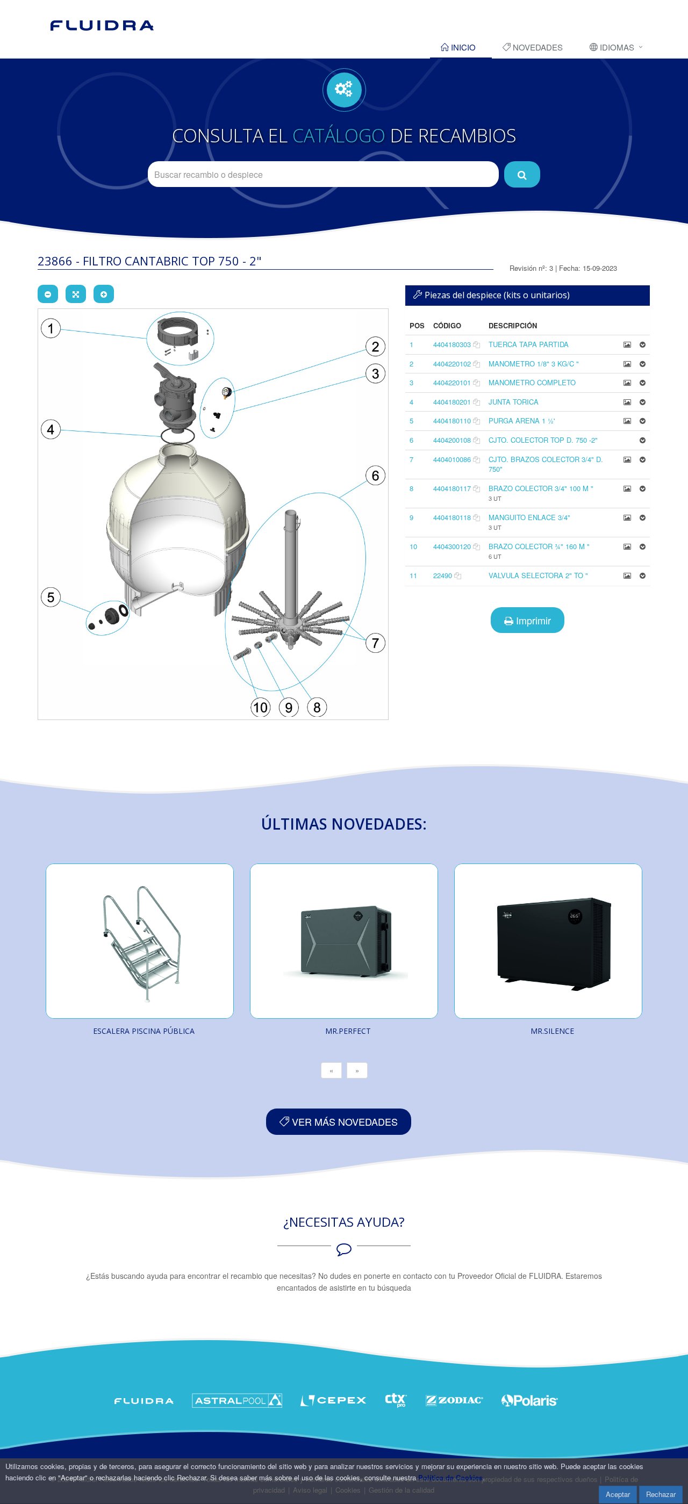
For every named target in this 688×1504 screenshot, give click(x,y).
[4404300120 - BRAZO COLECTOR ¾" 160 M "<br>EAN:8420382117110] (627, 546)
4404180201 (452, 402)
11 (413, 575)
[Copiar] (476, 344)
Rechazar (661, 1494)
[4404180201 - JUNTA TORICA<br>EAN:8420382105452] (627, 402)
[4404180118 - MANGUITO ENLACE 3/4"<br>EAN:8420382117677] (627, 517)
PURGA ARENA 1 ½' (522, 420)
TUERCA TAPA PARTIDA (529, 344)
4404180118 (452, 517)
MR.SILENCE (552, 1031)
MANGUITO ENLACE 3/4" (529, 517)
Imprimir (532, 620)
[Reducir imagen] (48, 294)
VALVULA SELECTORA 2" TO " (538, 575)
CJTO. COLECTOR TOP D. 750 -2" (543, 440)
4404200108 (452, 440)
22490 (442, 575)
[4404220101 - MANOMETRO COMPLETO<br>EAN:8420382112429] (627, 382)
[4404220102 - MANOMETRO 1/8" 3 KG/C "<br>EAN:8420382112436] (627, 363)
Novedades (537, 47)
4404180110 (452, 420)
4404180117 (452, 488)
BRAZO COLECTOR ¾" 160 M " (539, 546)
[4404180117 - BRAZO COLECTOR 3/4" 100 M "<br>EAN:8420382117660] (627, 488)
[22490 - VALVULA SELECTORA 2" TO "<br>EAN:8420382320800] (627, 575)
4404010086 (452, 459)
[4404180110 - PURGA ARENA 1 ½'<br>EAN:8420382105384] (627, 420)
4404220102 (452, 363)
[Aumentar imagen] (104, 294)
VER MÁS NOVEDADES (343, 1121)
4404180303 (452, 344)
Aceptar (618, 1494)
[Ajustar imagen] (76, 294)
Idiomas (616, 47)
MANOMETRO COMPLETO (532, 382)
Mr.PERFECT (348, 1031)
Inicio (462, 47)
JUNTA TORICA (514, 402)
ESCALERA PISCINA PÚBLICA (144, 1031)
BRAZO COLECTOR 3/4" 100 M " (541, 488)
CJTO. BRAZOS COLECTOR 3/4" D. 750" (546, 464)
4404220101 (452, 382)
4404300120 (452, 546)
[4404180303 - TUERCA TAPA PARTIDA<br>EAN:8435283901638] (627, 344)
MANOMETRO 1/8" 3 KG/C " (534, 363)
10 (413, 546)
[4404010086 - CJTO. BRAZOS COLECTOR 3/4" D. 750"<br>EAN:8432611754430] (627, 459)
